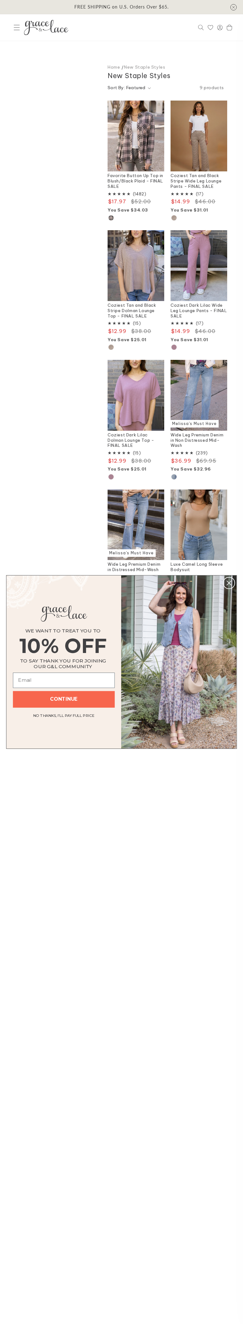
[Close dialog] (229, 583)
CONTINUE (64, 699)
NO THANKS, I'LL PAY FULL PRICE (64, 714)
